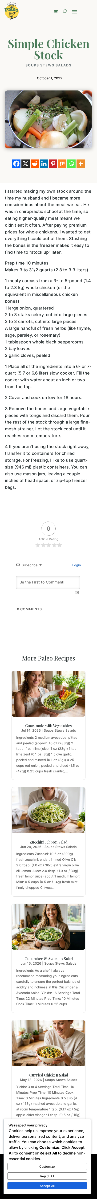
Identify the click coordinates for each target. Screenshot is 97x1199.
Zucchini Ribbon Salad (48, 842)
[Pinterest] (53, 163)
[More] (81, 163)
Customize (47, 1166)
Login (76, 565)
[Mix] (62, 163)
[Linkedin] (44, 163)
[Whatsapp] (71, 163)
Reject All (47, 1176)
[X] (25, 163)
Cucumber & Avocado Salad (48, 958)
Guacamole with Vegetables (48, 725)
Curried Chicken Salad (48, 1075)
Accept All (47, 1186)
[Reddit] (35, 163)
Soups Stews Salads (48, 65)
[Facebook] (16, 163)
